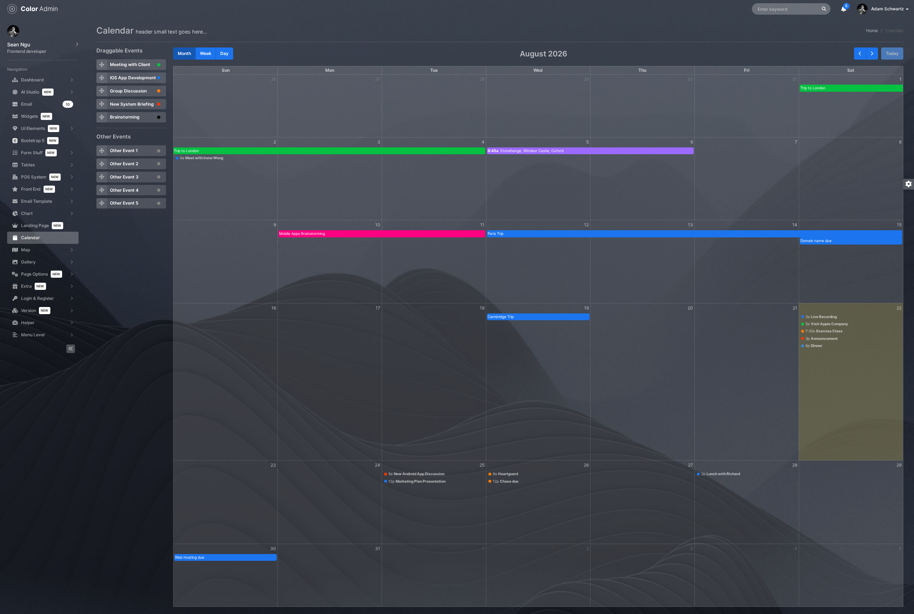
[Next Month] (872, 53)
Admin (39, 8)
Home (872, 30)
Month (184, 53)
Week (205, 53)
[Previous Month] (860, 53)
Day (224, 53)
